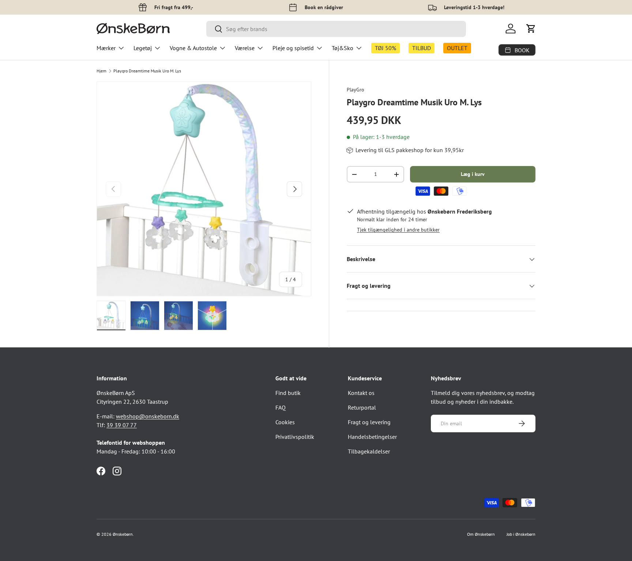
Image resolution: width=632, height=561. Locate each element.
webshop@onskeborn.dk (147, 416)
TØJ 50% (385, 48)
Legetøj (142, 48)
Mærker (106, 48)
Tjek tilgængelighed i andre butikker (398, 230)
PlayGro (355, 89)
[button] (531, 28)
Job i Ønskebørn (521, 534)
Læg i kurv (473, 174)
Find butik (288, 392)
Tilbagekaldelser (369, 451)
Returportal (362, 407)
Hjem (101, 71)
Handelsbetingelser (372, 436)
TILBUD (421, 48)
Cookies (285, 422)
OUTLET (457, 48)
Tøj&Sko (342, 48)
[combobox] (336, 29)
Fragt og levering (369, 422)
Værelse (245, 48)
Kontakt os (361, 392)
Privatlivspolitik (294, 436)
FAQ (280, 407)
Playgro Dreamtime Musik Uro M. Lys (147, 71)
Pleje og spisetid (293, 48)
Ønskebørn (123, 534)
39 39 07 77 (121, 425)
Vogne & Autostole (193, 48)
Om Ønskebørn (481, 534)
